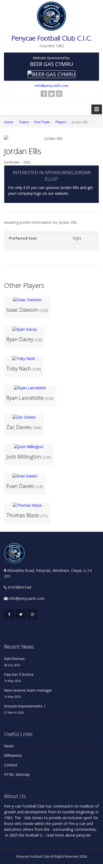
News (9, 745)
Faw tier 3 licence (19, 674)
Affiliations (13, 755)
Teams (24, 122)
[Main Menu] (96, 109)
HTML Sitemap (17, 774)
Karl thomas (14, 658)
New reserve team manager (28, 690)
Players (60, 122)
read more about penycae (68, 835)
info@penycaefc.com (51, 85)
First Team (42, 122)
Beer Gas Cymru (51, 64)
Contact (10, 764)
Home (8, 122)
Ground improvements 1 (25, 706)
